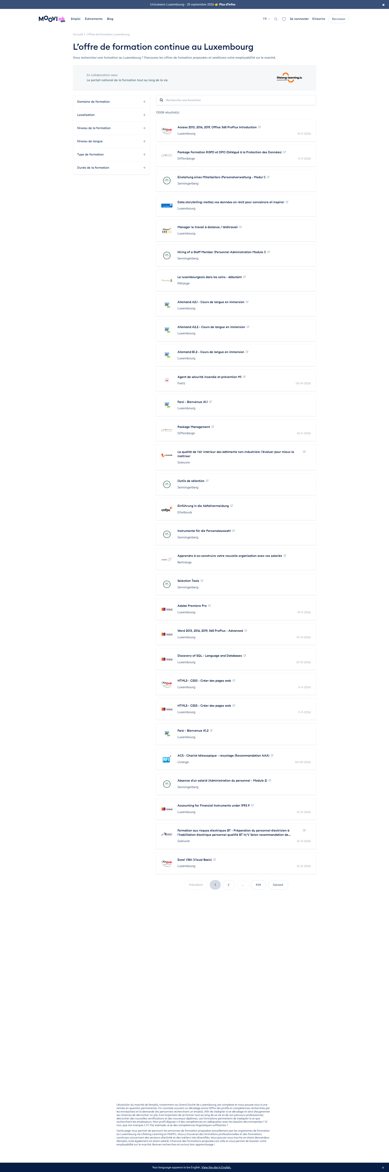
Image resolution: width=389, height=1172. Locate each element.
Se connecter (299, 19)
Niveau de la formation (94, 128)
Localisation (86, 115)
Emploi (75, 19)
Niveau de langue (90, 141)
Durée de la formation (93, 168)
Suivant (278, 885)
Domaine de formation (94, 102)
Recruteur (338, 19)
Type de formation (91, 154)
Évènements (94, 19)
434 (258, 885)
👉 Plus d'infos (225, 4)
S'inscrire (318, 19)
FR (265, 19)
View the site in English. (216, 1167)
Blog (110, 19)
